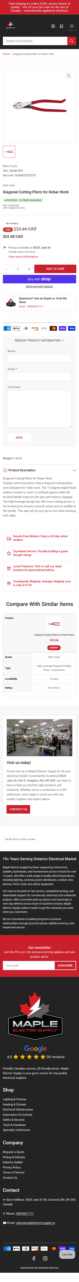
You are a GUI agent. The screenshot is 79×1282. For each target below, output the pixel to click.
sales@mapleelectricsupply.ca (35, 1223)
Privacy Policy (12, 1167)
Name (11, 351)
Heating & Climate (14, 1104)
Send (19, 437)
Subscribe (65, 965)
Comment (14, 387)
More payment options (39, 286)
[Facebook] (33, 1258)
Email (22, 306)
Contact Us (18, 809)
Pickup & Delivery (14, 1157)
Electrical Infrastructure (18, 1109)
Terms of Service (14, 1172)
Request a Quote (13, 1152)
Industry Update (13, 1162)
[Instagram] (45, 1258)
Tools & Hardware (14, 1125)
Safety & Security (14, 1119)
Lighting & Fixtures (14, 1099)
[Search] (71, 41)
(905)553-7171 (35, 306)
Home (6, 54)
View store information (23, 256)
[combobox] (39, 41)
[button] (4, 223)
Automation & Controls (17, 1114)
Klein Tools (10, 166)
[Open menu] (72, 26)
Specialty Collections (16, 1130)
